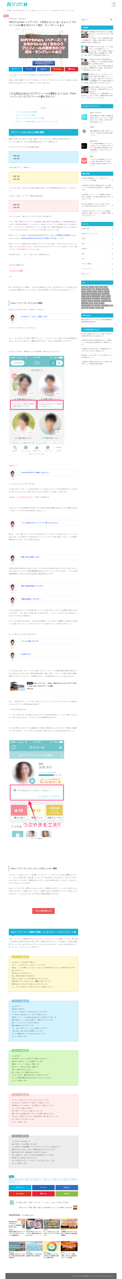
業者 (83, 308)
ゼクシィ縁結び (87, 263)
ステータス (30, 1179)
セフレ (88, 296)
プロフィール (59, 1179)
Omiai (83, 238)
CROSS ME (85, 228)
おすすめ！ (105, 289)
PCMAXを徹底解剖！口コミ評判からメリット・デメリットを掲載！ (96, 179)
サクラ (83, 296)
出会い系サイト (86, 305)
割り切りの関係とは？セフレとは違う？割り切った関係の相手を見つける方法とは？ (101, 89)
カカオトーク (85, 294)
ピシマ (108, 296)
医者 (75, 1179)
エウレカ (100, 291)
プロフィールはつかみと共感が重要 (26, 112)
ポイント (90, 301)
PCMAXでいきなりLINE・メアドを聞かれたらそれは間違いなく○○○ (101, 48)
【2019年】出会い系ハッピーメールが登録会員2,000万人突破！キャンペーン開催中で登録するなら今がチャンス (96, 213)
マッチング (97, 301)
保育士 (96, 303)
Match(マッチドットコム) (90, 233)
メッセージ (84, 303)
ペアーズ (68, 1179)
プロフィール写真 (105, 298)
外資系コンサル (15, 1182)
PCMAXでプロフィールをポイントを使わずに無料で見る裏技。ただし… (101, 75)
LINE (97, 287)
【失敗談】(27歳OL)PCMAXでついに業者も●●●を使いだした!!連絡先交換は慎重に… (96, 363)
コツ (23, 1179)
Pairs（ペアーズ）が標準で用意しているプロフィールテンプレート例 (36, 121)
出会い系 (101, 303)
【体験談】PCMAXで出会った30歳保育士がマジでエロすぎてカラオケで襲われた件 (101, 34)
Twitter (89, 289)
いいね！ (98, 289)
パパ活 (103, 296)
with (93, 289)
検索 (111, 305)
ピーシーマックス (86, 298)
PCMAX (84, 248)
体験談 (91, 303)
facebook (91, 287)
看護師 (97, 308)
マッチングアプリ (106, 301)
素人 (102, 308)
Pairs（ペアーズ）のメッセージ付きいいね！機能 (30, 118)
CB (86, 287)
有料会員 (97, 305)
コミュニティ (105, 294)
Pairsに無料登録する (42, 911)
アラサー (89, 291)
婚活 (92, 305)
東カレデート (86, 274)
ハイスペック (49, 1179)
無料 (87, 308)
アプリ (83, 291)
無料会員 (92, 308)
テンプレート (39, 1179)
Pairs (12, 1176)
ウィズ (94, 291)
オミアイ (106, 291)
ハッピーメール (87, 268)
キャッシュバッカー (95, 294)
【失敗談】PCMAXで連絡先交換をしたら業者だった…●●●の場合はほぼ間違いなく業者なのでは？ (101, 61)
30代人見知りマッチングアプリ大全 (92, 1276)
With (83, 253)
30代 (12, 1179)
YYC (83, 259)
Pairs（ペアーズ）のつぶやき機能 (25, 115)
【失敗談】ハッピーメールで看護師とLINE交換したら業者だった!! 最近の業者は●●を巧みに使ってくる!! (96, 197)
